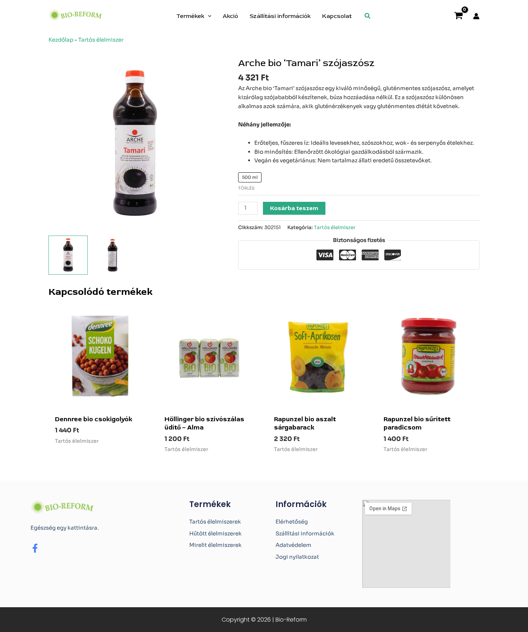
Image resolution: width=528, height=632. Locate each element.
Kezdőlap (60, 39)
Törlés (246, 188)
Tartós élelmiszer (101, 39)
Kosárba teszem (294, 208)
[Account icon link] (476, 16)
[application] (208, 16)
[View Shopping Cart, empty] (458, 16)
